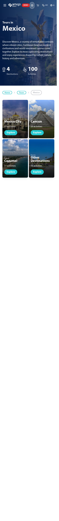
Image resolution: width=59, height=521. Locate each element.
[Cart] (37, 5)
